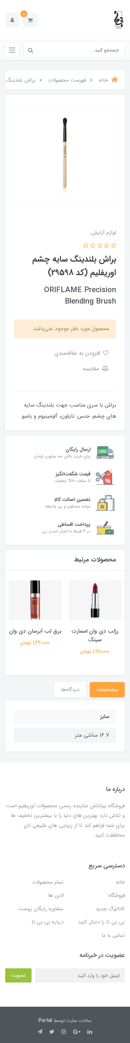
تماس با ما (113, 935)
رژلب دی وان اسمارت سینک (95, 635)
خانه (120, 882)
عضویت (18, 975)
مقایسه (92, 368)
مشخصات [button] (107, 690)
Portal (45, 1020)
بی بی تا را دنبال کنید (101, 922)
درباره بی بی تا (47, 922)
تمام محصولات (47, 882)
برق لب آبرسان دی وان (35, 631)
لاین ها (55, 895)
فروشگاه (116, 895)
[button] (30, 20)
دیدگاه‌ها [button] (70, 690)
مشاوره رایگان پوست (40, 909)
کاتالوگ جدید (110, 909)
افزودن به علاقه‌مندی (78, 353)
